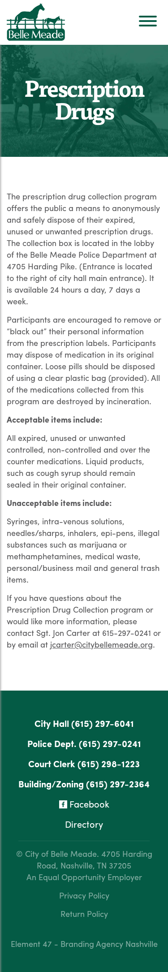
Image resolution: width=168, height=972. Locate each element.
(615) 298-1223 (109, 763)
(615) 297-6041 (102, 723)
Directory (84, 823)
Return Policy (84, 913)
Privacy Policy (84, 895)
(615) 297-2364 (118, 783)
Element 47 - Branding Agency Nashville (84, 943)
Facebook (88, 803)
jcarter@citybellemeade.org (101, 644)
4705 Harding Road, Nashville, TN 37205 (94, 859)
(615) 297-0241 (110, 743)
